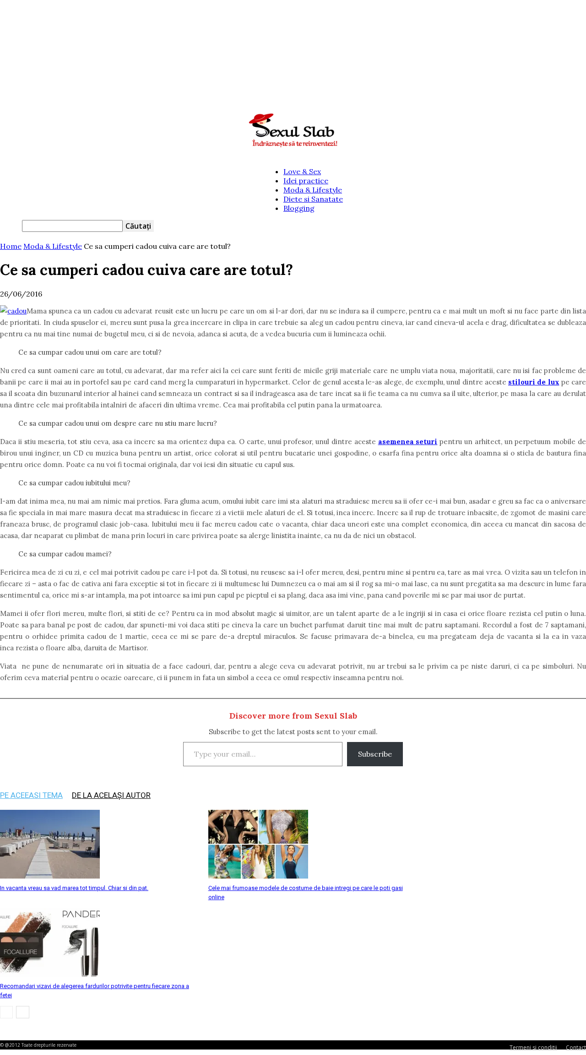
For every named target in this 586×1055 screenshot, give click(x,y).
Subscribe (375, 753)
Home (11, 246)
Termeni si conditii (533, 1047)
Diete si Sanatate (313, 198)
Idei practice (305, 180)
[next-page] (22, 1012)
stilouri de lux (533, 382)
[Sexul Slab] (293, 130)
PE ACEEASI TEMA (31, 795)
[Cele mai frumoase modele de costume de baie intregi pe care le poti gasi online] (258, 875)
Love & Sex (302, 171)
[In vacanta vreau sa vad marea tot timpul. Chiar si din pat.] (50, 875)
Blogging (299, 208)
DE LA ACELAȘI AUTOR (111, 795)
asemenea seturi (408, 441)
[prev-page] (6, 1012)
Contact (576, 1047)
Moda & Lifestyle (312, 189)
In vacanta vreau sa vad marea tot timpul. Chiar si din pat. (74, 888)
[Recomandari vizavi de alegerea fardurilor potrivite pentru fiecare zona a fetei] (50, 973)
